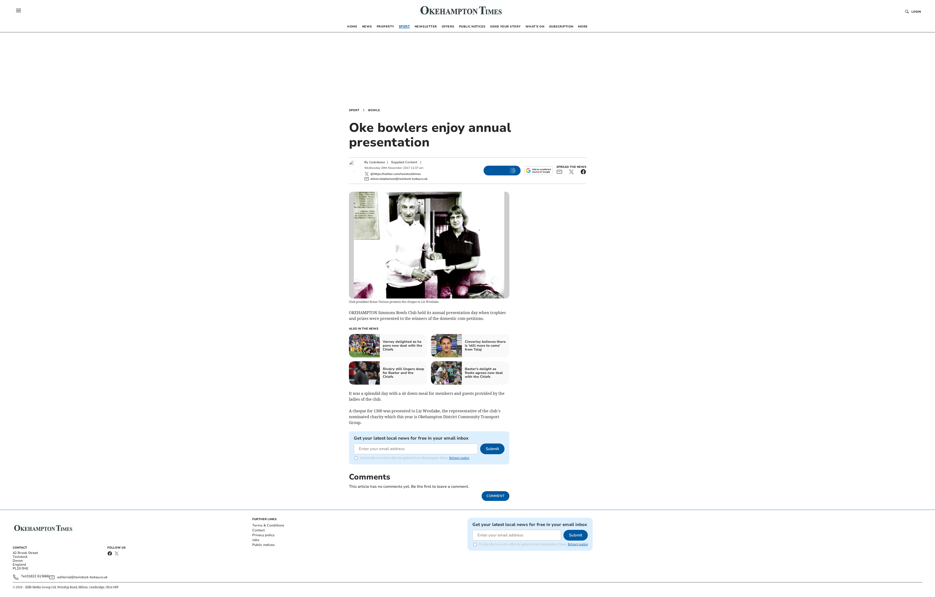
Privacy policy (263, 535)
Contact (258, 530)
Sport (354, 110)
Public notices (263, 545)
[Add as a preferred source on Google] (538, 170)
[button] (18, 10)
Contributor (377, 162)
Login (916, 11)
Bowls (374, 110)
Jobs (255, 540)
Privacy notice (459, 458)
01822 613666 (38, 576)
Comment (495, 496)
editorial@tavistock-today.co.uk (82, 577)
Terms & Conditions (268, 525)
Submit (492, 449)
